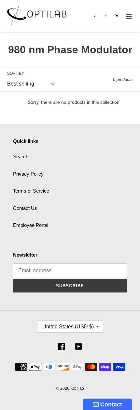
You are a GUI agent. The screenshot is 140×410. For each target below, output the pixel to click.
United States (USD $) (68, 326)
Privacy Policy (28, 174)
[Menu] (129, 16)
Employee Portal (30, 225)
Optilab (77, 388)
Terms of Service (31, 191)
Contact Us (25, 208)
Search (20, 156)
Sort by (15, 73)
